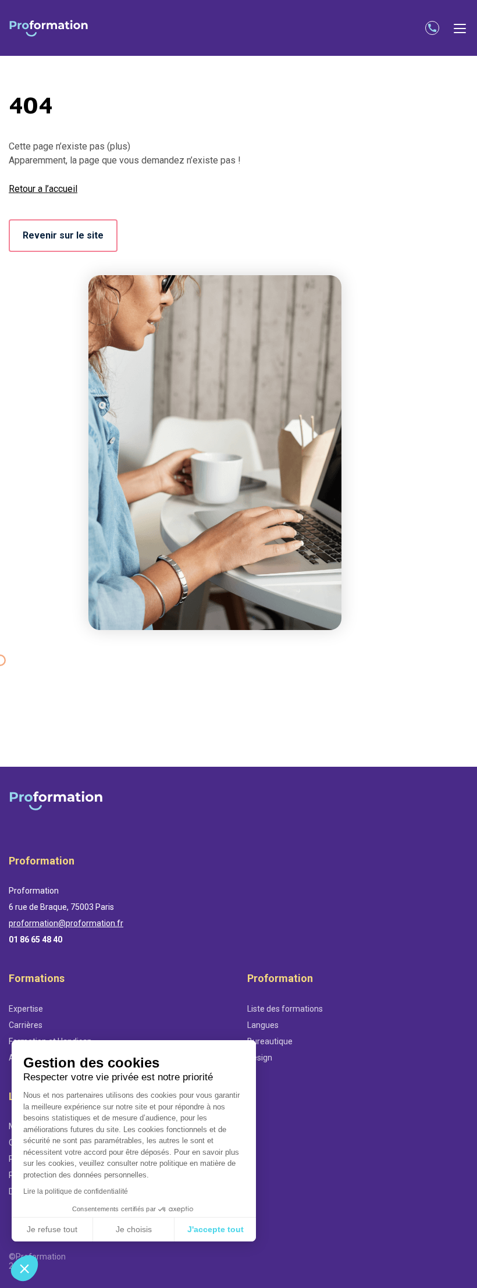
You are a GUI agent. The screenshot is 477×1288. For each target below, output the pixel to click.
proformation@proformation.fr (66, 923)
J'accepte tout (215, 1229)
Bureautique (270, 1041)
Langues (263, 1025)
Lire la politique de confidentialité (75, 1191)
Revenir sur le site (63, 235)
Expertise (26, 1008)
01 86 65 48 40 (35, 939)
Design (259, 1057)
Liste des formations (285, 1008)
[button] (24, 1268)
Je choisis (134, 1229)
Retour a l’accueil (43, 188)
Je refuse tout (52, 1229)
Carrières (25, 1025)
